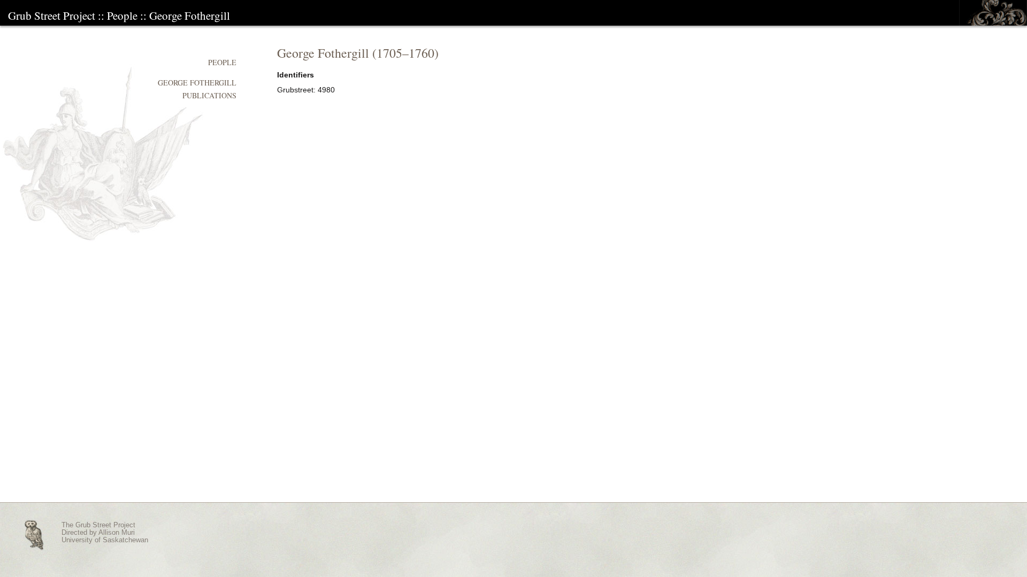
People (122, 15)
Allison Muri (116, 532)
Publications (209, 95)
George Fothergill (189, 15)
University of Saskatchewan (105, 540)
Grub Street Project (51, 15)
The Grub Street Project (98, 525)
